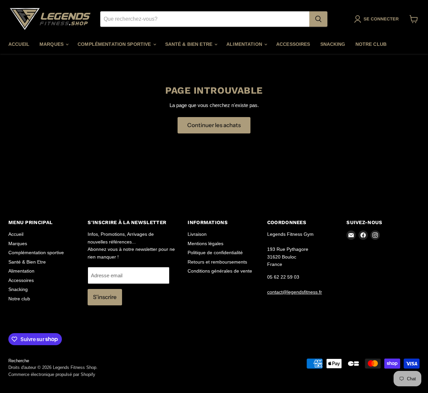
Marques (52, 44)
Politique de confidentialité (215, 252)
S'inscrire (105, 297)
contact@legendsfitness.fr (294, 292)
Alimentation (244, 44)
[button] (377, 19)
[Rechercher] (318, 19)
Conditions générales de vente (220, 271)
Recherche (18, 360)
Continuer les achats (214, 125)
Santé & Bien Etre (189, 44)
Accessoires (293, 44)
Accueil (18, 44)
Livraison (197, 234)
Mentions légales (205, 243)
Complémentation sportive (115, 44)
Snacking (332, 44)
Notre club (371, 44)
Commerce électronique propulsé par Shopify (51, 374)
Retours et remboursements (217, 262)
